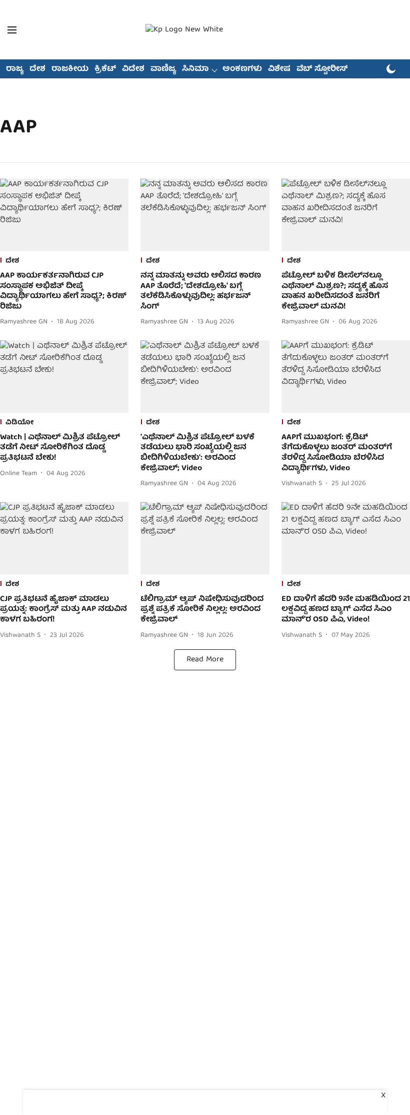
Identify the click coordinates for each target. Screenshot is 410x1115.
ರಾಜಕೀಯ (70, 69)
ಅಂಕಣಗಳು (242, 69)
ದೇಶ (38, 69)
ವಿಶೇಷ (279, 69)
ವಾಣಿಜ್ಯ (163, 69)
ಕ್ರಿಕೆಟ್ (105, 69)
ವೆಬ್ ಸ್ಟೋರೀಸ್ (322, 69)
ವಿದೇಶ (133, 69)
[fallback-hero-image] (64, 215)
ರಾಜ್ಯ (15, 69)
